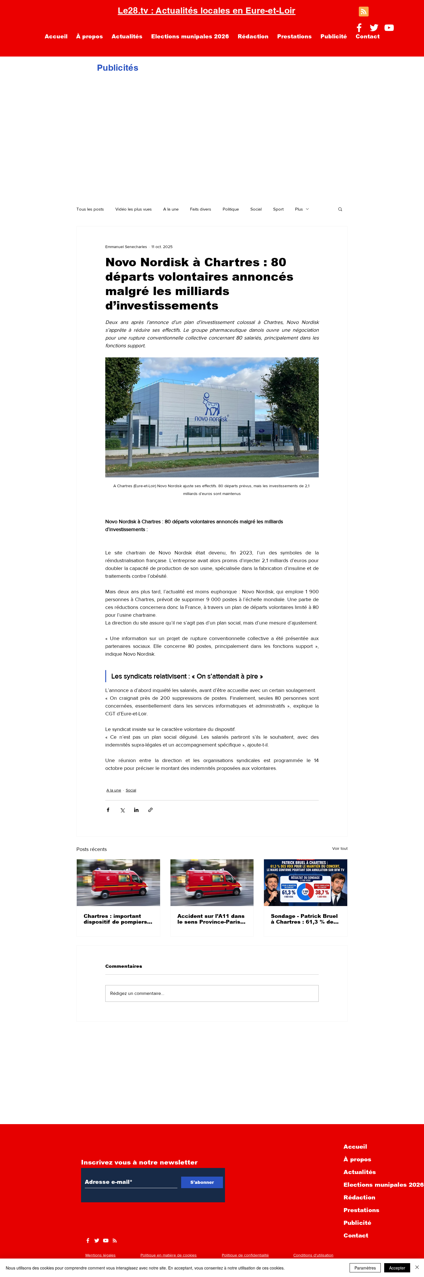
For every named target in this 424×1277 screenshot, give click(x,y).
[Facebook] (359, 27)
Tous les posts (90, 209)
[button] (340, 209)
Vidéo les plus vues (133, 209)
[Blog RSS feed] (364, 12)
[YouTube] (389, 27)
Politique (231, 209)
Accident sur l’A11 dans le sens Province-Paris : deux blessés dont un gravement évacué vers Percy (211, 919)
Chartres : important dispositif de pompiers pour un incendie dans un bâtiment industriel (115, 919)
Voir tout (340, 848)
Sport (278, 209)
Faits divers (200, 209)
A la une (171, 209)
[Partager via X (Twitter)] (122, 810)
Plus (299, 209)
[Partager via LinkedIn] (136, 810)
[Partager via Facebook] (108, 810)
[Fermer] (417, 1267)
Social (256, 209)
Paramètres (365, 1268)
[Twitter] (374, 27)
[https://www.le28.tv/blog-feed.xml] (114, 1240)
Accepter (397, 1268)
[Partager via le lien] (150, 810)
